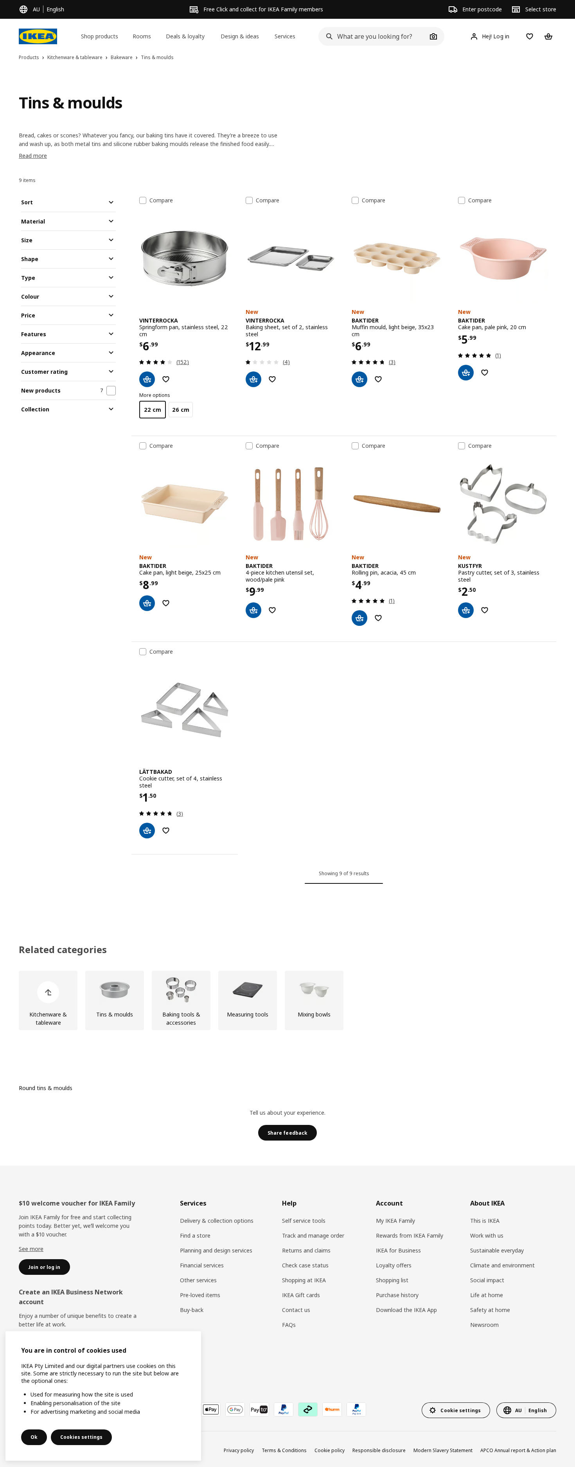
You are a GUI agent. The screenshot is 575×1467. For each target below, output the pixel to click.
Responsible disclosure (379, 1450)
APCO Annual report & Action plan (518, 1450)
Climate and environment (502, 1265)
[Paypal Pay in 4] (356, 1409)
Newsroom (484, 1324)
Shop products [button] (99, 36)
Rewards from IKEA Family (409, 1235)
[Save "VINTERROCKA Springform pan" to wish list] (166, 379)
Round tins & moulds (45, 1088)
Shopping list (392, 1280)
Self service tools (303, 1220)
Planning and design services (216, 1250)
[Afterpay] (308, 1409)
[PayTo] (259, 1409)
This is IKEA (485, 1220)
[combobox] (372, 36)
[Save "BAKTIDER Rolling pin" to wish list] (378, 618)
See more (31, 1249)
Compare (161, 200)
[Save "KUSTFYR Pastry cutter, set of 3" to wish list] (484, 610)
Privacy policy (239, 1450)
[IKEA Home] (38, 36)
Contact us (296, 1310)
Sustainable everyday (497, 1250)
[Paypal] (283, 1409)
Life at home (486, 1295)
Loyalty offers (393, 1265)
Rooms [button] (142, 36)
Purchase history (397, 1295)
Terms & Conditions (284, 1450)
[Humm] (332, 1409)
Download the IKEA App (406, 1310)
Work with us (486, 1235)
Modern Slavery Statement (443, 1450)
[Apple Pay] (211, 1409)
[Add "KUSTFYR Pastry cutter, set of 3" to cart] (466, 610)
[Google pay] (235, 1409)
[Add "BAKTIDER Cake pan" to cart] (466, 372)
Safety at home (490, 1310)
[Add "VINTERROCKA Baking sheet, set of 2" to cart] (253, 379)
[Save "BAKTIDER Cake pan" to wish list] (484, 372)
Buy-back (191, 1310)
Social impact (487, 1280)
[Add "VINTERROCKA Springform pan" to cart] (147, 379)
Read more (33, 155)
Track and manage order (313, 1235)
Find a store (195, 1235)
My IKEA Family (395, 1220)
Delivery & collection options (216, 1220)
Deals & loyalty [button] (185, 36)
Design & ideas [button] (240, 36)
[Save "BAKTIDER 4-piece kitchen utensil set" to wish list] (272, 610)
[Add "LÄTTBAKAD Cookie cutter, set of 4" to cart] (147, 830)
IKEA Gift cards (301, 1295)
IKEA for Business (398, 1250)
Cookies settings (81, 1437)
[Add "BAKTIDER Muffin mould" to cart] (359, 379)
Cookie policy (329, 1450)
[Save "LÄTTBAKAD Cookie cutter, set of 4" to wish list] (166, 830)
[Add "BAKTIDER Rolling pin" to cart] (359, 618)
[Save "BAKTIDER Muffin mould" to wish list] (378, 379)
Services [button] (285, 36)
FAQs (289, 1324)
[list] (287, 1000)
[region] (103, 1396)
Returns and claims (306, 1250)
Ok (34, 1437)
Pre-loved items (200, 1295)
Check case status (305, 1265)
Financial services (202, 1265)
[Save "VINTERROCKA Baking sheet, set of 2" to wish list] (272, 379)
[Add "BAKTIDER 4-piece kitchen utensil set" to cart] (253, 610)
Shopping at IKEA (304, 1280)
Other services (198, 1280)
